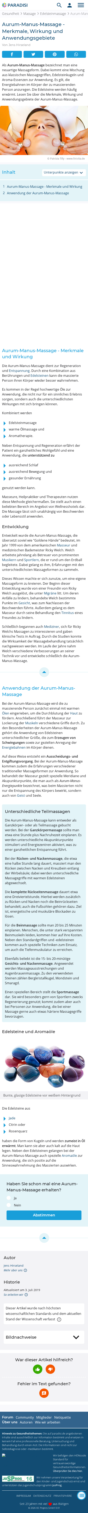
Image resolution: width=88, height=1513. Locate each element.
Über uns (9, 1422)
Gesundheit (10, 13)
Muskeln (31, 723)
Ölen (5, 713)
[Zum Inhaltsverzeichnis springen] (44, 672)
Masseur (63, 545)
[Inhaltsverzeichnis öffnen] (81, 1495)
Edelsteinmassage (53, 13)
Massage (29, 13)
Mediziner (51, 626)
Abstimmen (44, 1215)
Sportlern (31, 560)
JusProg (57, 1485)
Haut (74, 713)
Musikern (9, 560)
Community (25, 1417)
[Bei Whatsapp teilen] (76, 54)
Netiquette (62, 1417)
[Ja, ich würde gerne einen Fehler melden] (44, 1393)
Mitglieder (44, 1417)
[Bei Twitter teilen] (33, 54)
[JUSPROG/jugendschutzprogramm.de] (18, 1479)
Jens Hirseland (14, 1265)
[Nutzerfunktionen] (69, 5)
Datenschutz (42, 1496)
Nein (17, 1205)
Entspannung (19, 370)
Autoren (26, 1422)
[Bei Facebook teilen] (12, 54)
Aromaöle (69, 1155)
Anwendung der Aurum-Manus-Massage (38, 193)
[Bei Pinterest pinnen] (55, 54)
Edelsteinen (39, 375)
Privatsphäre (63, 1496)
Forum (7, 1417)
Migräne (50, 593)
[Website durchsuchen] (59, 5)
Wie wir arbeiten (47, 1422)
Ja (15, 1198)
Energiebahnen (14, 747)
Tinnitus (67, 613)
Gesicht (24, 603)
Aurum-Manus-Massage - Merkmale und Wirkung (44, 186)
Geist (21, 795)
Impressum (23, 1496)
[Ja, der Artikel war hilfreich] (37, 1369)
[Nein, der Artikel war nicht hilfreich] (50, 1369)
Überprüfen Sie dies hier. (68, 1471)
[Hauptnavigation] (81, 5)
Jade (12, 1118)
